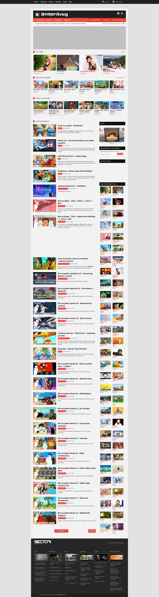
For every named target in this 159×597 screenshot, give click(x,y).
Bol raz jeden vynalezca (62, 278)
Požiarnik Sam (103, 356)
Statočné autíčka (104, 333)
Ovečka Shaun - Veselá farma (116, 241)
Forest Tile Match (54, 580)
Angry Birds (97, 92)
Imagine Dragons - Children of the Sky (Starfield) (99, 572)
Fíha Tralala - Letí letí (70, 89)
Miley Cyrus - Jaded (99, 581)
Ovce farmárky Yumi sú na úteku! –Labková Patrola (73, 259)
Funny (65, 2)
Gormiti (102, 518)
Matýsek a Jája (103, 391)
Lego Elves (102, 449)
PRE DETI (106, 20)
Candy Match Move (54, 577)
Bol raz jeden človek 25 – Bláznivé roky (75, 378)
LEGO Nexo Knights (104, 507)
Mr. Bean (102, 379)
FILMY (68, 23)
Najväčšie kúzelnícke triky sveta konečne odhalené (116, 589)
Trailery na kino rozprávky (63, 188)
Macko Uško (103, 437)
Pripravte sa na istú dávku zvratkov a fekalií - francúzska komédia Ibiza (41, 573)
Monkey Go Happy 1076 (55, 570)
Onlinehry (58, 2)
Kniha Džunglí (103, 484)
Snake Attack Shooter (55, 567)
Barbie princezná (104, 240)
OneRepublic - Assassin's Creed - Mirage (101, 566)
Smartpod (43, 2)
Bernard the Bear (104, 530)
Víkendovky (68, 567)
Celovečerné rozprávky (87, 71)
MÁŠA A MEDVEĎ (44, 23)
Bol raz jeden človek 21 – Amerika (72, 438)
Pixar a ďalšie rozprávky (103, 206)
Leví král (115, 449)
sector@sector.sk (61, 594)
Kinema (51, 2)
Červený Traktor (116, 518)
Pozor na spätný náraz (70, 583)
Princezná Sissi (104, 344)
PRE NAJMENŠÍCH (95, 20)
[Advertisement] (79, 37)
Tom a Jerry (60, 71)
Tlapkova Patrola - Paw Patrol (40, 113)
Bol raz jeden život (61, 206)
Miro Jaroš (115, 426)
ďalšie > (123, 52)
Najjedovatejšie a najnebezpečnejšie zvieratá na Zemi (114, 584)
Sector (36, 2)
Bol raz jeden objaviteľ (62, 293)
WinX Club (102, 495)
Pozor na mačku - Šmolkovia (70, 125)
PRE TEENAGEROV (118, 20)
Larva (114, 344)
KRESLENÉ (39, 20)
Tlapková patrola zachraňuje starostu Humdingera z (54, 112)
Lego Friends (103, 263)
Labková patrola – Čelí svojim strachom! (40, 111)
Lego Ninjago (103, 275)
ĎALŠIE (91, 531)
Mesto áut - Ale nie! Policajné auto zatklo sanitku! (85, 569)
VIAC (61, 531)
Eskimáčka (102, 426)
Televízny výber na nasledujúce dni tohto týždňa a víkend (40, 579)
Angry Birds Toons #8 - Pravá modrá (100, 90)
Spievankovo (116, 310)
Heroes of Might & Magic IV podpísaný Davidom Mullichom (111, 143)
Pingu (114, 484)
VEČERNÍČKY (61, 23)
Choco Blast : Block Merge (56, 574)
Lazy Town (115, 414)
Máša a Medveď (39, 71)
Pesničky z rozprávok (105, 228)
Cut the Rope (116, 495)
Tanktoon (115, 252)
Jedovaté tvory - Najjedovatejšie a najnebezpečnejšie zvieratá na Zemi (114, 571)
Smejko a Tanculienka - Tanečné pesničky (85, 111)
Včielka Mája (116, 368)
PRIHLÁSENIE (119, 2)
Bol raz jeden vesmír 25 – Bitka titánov (75, 318)
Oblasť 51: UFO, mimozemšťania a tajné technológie (115, 578)
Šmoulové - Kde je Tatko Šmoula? (72, 348)
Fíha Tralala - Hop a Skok (40, 89)
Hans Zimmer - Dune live (101, 563)
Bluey (59, 158)
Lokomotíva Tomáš (104, 414)
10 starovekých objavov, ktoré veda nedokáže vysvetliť (116, 564)
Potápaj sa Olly (98, 113)
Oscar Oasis (115, 321)
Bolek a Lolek (116, 298)
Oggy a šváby (103, 472)
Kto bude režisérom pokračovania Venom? (40, 568)
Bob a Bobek (115, 472)
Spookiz (102, 368)
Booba (114, 460)
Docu (70, 2)
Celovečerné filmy (109, 71)
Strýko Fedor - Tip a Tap (115, 113)
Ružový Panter (103, 321)
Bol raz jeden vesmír (62, 308)
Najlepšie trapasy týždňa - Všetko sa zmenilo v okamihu (71, 578)
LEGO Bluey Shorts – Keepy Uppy (72, 156)
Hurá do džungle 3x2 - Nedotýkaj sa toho (70, 111)
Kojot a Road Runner (118, 379)
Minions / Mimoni (104, 286)
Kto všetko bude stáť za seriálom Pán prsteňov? (40, 563)
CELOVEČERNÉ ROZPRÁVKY (78, 23)
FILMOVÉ (49, 20)
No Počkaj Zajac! (104, 217)
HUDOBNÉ (58, 20)
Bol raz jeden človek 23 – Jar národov (74, 408)
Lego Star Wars (103, 460)
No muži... (67, 574)
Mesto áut (60, 145)
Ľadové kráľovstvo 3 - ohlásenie (72, 186)
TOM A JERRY (53, 23)
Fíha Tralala (36, 91)
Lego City (115, 356)
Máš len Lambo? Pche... (70, 570)
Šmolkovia (60, 128)
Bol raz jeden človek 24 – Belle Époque (74, 393)
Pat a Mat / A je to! (117, 217)
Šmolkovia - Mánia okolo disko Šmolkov (75, 171)
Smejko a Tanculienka (84, 113)
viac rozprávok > (121, 77)
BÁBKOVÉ (67, 20)
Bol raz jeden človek (62, 368)
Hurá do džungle (68, 113)
